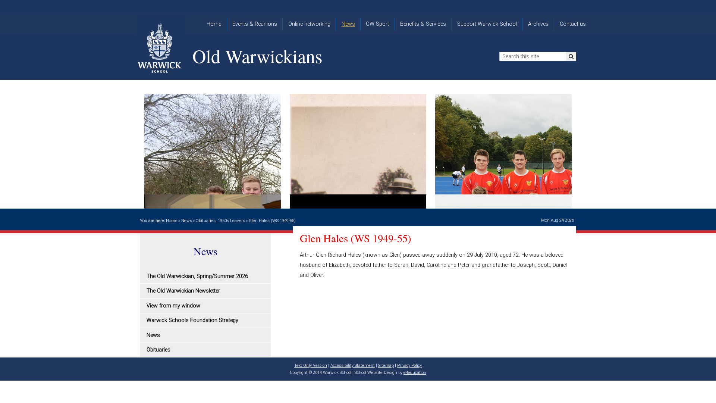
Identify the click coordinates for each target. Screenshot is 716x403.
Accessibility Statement (352, 365)
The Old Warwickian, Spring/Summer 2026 (197, 276)
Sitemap (386, 365)
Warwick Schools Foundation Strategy (192, 320)
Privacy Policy (409, 365)
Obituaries (158, 350)
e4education (414, 372)
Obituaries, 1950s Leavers (220, 220)
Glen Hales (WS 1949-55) (272, 220)
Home (172, 220)
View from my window (173, 306)
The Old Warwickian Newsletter (183, 291)
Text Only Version (310, 365)
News (186, 220)
